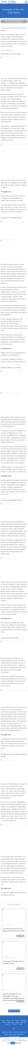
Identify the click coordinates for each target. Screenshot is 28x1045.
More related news (14, 1011)
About (8, 1020)
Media (17, 1022)
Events (4, 1022)
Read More (18, 1043)
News (17, 1020)
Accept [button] (12, 1043)
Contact (20, 1024)
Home (3, 1020)
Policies (15, 1024)
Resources (8, 1024)
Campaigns (23, 1020)
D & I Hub (23, 1022)
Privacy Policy (15, 1040)
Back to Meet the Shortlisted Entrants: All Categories (14, 21)
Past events (11, 1022)
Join (13, 1020)
